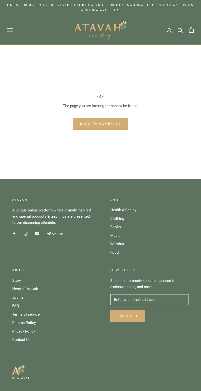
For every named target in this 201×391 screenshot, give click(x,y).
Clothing (117, 218)
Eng (61, 234)
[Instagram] (25, 234)
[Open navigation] (10, 30)
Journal (18, 297)
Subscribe (127, 316)
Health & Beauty (123, 210)
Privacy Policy (23, 331)
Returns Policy (24, 323)
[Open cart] (191, 30)
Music (115, 235)
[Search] (180, 30)
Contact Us (21, 339)
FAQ (15, 306)
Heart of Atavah (25, 289)
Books (115, 227)
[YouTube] (37, 234)
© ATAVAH (21, 378)
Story (16, 280)
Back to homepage (100, 123)
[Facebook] (14, 234)
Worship (117, 244)
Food (114, 252)
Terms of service (26, 314)
